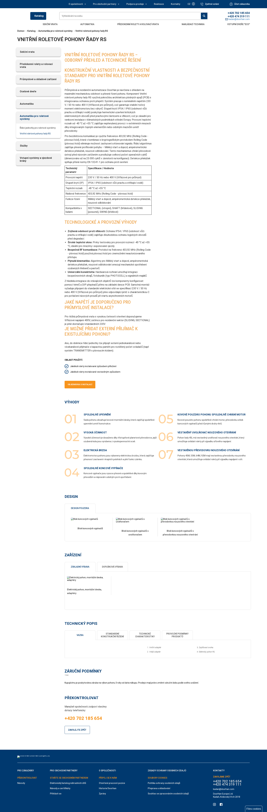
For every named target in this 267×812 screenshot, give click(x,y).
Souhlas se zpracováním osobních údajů (168, 793)
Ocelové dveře (28, 91)
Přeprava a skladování (159, 788)
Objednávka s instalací (80, 384)
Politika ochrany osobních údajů (164, 783)
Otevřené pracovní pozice (112, 783)
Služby (24, 145)
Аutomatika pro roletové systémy (34, 117)
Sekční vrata (50, 24)
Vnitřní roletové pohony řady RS (35, 133)
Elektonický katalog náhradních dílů (68, 783)
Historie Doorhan (107, 788)
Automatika (87, 24)
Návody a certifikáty (60, 788)
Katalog (39, 15)
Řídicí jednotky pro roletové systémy (38, 128)
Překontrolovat (27, 778)
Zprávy (102, 793)
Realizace (159, 4)
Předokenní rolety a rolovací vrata (138, 24)
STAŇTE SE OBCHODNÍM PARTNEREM (69, 778)
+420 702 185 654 (239, 13)
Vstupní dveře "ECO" (238, 24)
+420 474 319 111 (239, 16)
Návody (21, 783)
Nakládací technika (193, 24)
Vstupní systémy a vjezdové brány (36, 159)
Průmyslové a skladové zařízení (38, 79)
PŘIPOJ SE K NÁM (108, 778)
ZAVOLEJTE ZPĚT (77, 730)
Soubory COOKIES (157, 778)
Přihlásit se (55, 793)
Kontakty (175, 4)
